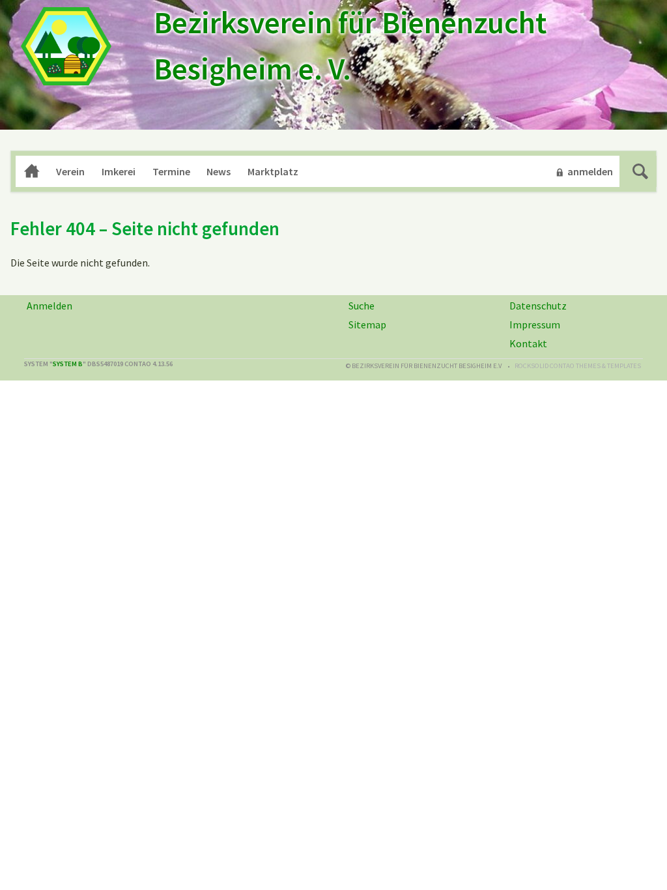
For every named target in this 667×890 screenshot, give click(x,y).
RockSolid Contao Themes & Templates (578, 366)
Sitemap (367, 324)
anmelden (590, 171)
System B (68, 364)
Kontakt (528, 343)
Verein (70, 171)
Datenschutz (538, 305)
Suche (640, 171)
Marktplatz (273, 171)
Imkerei (118, 171)
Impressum (534, 324)
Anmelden (49, 305)
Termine (171, 171)
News (218, 171)
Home (32, 171)
